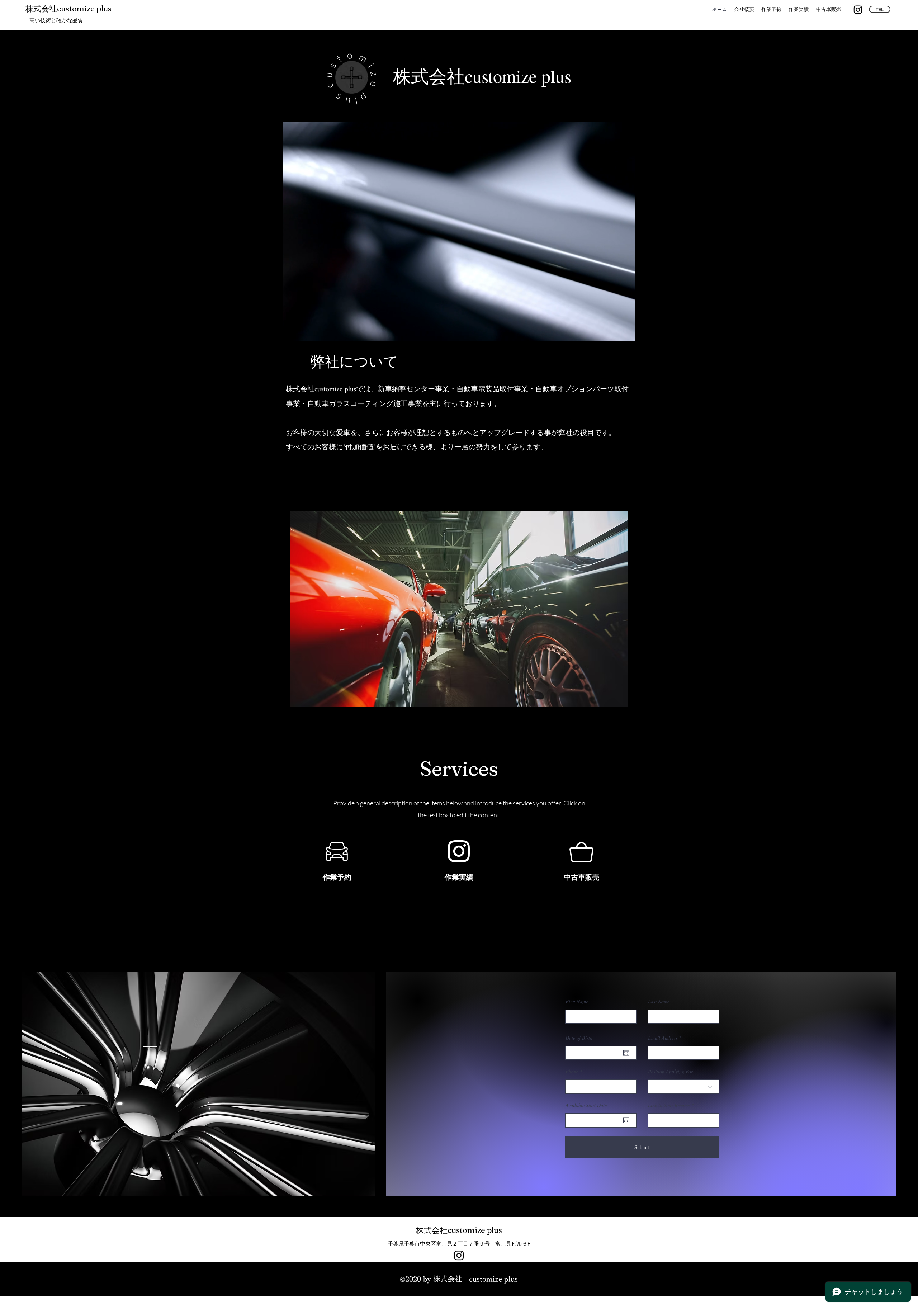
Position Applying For (670, 1071)
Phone (572, 1071)
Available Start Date (586, 1105)
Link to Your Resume (669, 1105)
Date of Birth (579, 1037)
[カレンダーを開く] (626, 1053)
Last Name (658, 1001)
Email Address (662, 1037)
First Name (577, 1001)
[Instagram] (857, 9)
